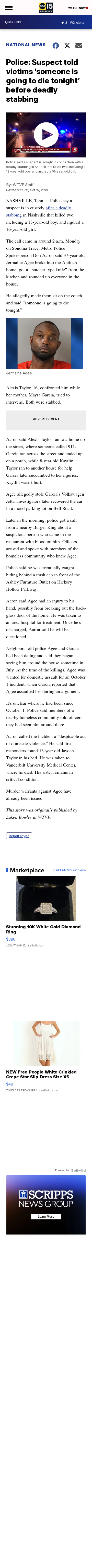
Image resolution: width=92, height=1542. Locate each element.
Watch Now (77, 7)
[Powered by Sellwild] (78, 1170)
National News (26, 44)
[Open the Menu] (8, 7)
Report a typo (19, 836)
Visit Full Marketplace (69, 870)
